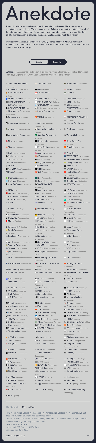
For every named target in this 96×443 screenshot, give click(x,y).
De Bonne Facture (74, 322)
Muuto (40, 337)
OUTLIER (41, 389)
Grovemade (71, 350)
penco (11, 252)
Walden (11, 242)
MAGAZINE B (43, 328)
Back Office (71, 325)
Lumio (11, 193)
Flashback (71, 99)
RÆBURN (42, 209)
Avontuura (41, 84)
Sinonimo (12, 303)
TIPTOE (70, 258)
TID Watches (72, 337)
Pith (39, 90)
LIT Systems (72, 190)
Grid (39, 193)
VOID (68, 248)
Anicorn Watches (74, 297)
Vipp (39, 383)
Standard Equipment (46, 135)
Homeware (83, 72)
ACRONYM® (43, 312)
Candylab (70, 153)
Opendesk (12, 282)
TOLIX (11, 159)
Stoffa (39, 288)
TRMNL (40, 117)
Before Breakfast (44, 102)
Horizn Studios (73, 316)
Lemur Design (14, 269)
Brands (39, 62)
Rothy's (11, 294)
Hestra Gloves (14, 263)
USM (68, 368)
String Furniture (73, 371)
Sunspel (41, 294)
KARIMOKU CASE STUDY (49, 263)
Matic (39, 108)
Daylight (41, 163)
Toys (13, 75)
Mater (39, 291)
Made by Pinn (28, 407)
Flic (39, 159)
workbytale (42, 196)
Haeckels (41, 368)
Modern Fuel (13, 316)
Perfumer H (13, 368)
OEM (68, 196)
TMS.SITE (71, 193)
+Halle (69, 291)
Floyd (10, 141)
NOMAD (12, 163)
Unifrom (70, 169)
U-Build (69, 218)
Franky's (12, 230)
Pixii (10, 279)
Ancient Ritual (14, 196)
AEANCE (12, 380)
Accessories (22, 72)
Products (57, 62)
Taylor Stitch (71, 135)
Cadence (12, 153)
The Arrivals (13, 331)
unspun (69, 166)
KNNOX (41, 227)
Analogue (70, 359)
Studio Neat (71, 269)
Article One (13, 306)
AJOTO (11, 377)
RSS (23, 436)
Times (11, 147)
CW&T (11, 337)
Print (8, 75)
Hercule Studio (73, 123)
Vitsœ (10, 389)
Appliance (43, 75)
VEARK (40, 316)
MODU (11, 190)
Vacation (41, 203)
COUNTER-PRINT (16, 108)
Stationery (62, 72)
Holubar (40, 200)
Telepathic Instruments (18, 84)
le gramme (71, 252)
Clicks (11, 172)
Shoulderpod (72, 181)
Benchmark (42, 344)
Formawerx (13, 117)
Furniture (44, 72)
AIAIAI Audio (72, 288)
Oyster (40, 181)
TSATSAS (71, 215)
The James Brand (74, 230)
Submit (9, 436)
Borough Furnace (74, 263)
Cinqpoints (13, 123)
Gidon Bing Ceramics (46, 258)
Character (12, 178)
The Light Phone (44, 353)
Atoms (40, 331)
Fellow (69, 319)
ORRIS (11, 166)
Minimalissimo (43, 297)
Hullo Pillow (42, 319)
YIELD (40, 322)
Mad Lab (41, 230)
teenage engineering (75, 389)
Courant (70, 306)
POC (68, 294)
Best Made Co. (14, 93)
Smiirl (10, 156)
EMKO (40, 269)
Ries (39, 178)
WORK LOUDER (45, 184)
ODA (39, 156)
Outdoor (52, 75)
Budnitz (69, 340)
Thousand (12, 248)
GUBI (68, 383)
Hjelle (69, 377)
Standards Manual (16, 328)
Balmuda (41, 190)
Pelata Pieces (43, 111)
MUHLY (70, 90)
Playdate (41, 215)
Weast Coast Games (17, 135)
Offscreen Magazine (75, 328)
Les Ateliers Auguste (17, 383)
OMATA (40, 245)
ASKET (11, 297)
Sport (36, 75)
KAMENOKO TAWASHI (77, 117)
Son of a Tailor (43, 242)
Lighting (19, 75)
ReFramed (13, 181)
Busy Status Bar (73, 141)
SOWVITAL (71, 184)
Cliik (39, 172)
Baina (69, 303)
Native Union (43, 141)
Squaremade (72, 178)
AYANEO (12, 200)
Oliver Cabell (43, 93)
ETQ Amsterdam (73, 312)
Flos (10, 395)
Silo (68, 105)
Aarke (40, 123)
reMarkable (42, 99)
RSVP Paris (13, 215)
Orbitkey (70, 353)
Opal (39, 169)
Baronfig (41, 236)
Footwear (28, 75)
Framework (13, 227)
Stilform (69, 279)
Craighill (70, 147)
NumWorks (42, 365)
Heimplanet (42, 252)
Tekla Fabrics (43, 282)
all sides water (14, 99)
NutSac (40, 279)
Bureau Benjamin (45, 129)
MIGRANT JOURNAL (47, 325)
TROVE (11, 319)
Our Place (70, 129)
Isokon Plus (13, 309)
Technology (34, 72)
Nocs (68, 102)
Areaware (12, 129)
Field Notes (13, 371)
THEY (11, 340)
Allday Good (13, 90)
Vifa (10, 362)
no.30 (10, 258)
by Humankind (72, 362)
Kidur (39, 306)
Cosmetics (72, 72)
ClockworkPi (13, 236)
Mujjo (68, 227)
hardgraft (12, 344)
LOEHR (40, 377)
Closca (40, 340)
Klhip (10, 203)
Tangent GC (13, 245)
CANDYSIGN (72, 108)
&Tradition (12, 288)
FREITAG (12, 353)
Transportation (63, 75)
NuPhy (69, 200)
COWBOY (12, 218)
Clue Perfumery (15, 184)
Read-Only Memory (16, 102)
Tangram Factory (73, 344)
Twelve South (72, 172)
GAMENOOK (43, 105)
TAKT (69, 242)
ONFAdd (12, 291)
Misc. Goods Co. (15, 111)
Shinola (11, 350)
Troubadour (71, 309)
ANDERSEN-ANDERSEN (78, 273)
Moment (40, 221)
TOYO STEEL (72, 156)
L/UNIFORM (42, 359)
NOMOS (41, 350)
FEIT (68, 221)
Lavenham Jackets (45, 273)
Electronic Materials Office (78, 203)
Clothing (53, 72)
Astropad (41, 153)
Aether (11, 209)
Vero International (74, 159)
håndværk (70, 380)
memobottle (42, 166)
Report (17, 436)
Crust (68, 111)
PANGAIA (12, 273)
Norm (10, 312)
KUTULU (41, 248)
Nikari (69, 282)
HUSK (40, 303)
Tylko (39, 309)
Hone (10, 325)
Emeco (69, 245)
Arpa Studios (72, 84)
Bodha (11, 322)
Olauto (69, 93)
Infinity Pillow (72, 163)
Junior (40, 218)
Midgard (70, 236)
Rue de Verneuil (73, 209)
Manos (11, 221)
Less (39, 362)
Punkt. (11, 365)
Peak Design (43, 147)
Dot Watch (12, 359)
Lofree (11, 105)
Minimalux (41, 371)
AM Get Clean (14, 169)
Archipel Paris (72, 365)
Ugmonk (70, 331)
